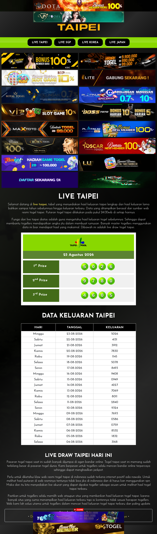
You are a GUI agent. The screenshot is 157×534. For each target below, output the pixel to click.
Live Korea (90, 42)
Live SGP (65, 42)
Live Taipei (39, 42)
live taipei (40, 204)
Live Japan (117, 42)
